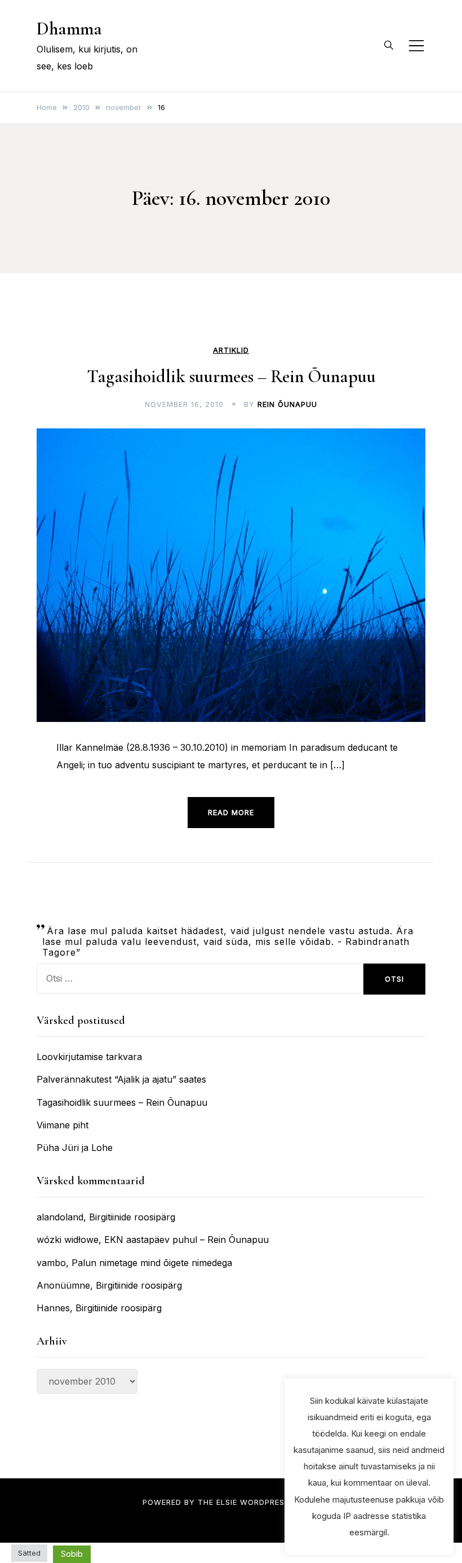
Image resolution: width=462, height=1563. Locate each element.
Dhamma (69, 28)
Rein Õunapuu (287, 404)
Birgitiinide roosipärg (132, 1217)
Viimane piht (62, 1125)
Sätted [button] (29, 1552)
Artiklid (231, 350)
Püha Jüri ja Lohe (75, 1147)
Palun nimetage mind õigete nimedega (152, 1262)
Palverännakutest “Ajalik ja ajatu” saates (121, 1079)
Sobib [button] (72, 1553)
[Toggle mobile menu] (416, 46)
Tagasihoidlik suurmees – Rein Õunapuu (231, 376)
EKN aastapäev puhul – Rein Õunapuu (186, 1239)
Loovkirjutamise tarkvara (89, 1056)
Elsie (226, 1502)
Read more (231, 812)
